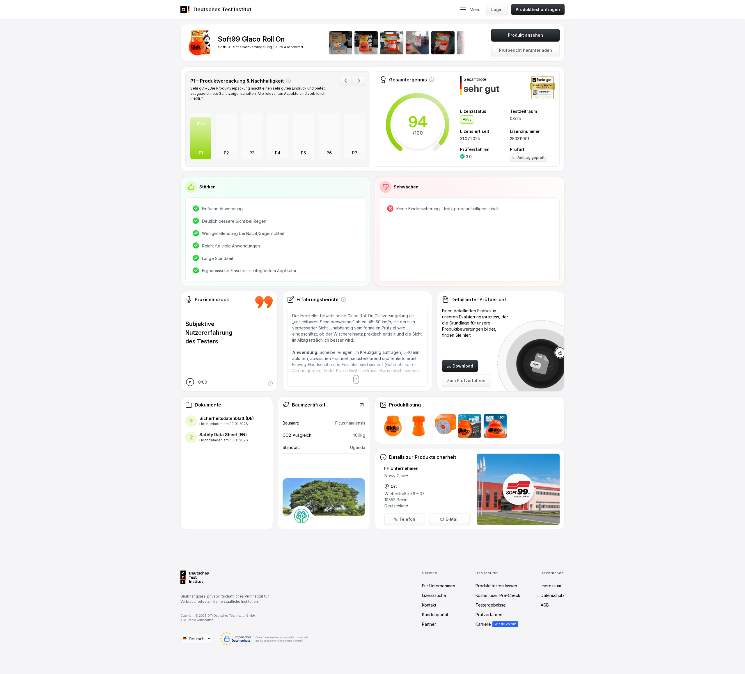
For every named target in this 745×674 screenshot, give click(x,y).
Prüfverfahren (489, 614)
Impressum (551, 585)
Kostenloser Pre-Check (498, 595)
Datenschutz (553, 595)
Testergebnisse (491, 604)
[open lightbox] (199, 43)
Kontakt (429, 604)
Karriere (483, 624)
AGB (545, 604)
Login (497, 9)
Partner (429, 624)
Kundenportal (435, 614)
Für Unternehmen (438, 585)
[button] (463, 9)
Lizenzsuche (434, 595)
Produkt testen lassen (496, 585)
